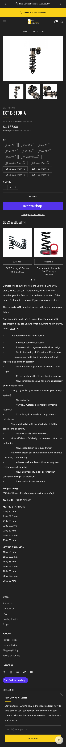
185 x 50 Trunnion (29, 157)
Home (24, 31)
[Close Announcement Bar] (64, 12)
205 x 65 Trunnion (40, 174)
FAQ (5, 613)
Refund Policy (10, 645)
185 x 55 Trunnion (40, 163)
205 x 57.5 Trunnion (15, 169)
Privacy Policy (10, 639)
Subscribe (33, 738)
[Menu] (4, 21)
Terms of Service (11, 655)
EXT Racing (9, 107)
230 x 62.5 (44, 151)
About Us (7, 603)
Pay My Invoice (10, 619)
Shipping (7, 130)
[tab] (31, 279)
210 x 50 (10, 145)
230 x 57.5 (11, 151)
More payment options (33, 214)
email (12, 328)
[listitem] (33, 4)
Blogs (6, 624)
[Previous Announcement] (5, 4)
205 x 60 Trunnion (40, 169)
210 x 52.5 (26, 145)
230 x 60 (27, 151)
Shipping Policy (10, 650)
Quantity (7, 182)
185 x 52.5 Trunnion (15, 163)
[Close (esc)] (61, 695)
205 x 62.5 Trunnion (15, 174)
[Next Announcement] (61, 4)
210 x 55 (43, 145)
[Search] (61, 21)
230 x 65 (10, 157)
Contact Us (8, 608)
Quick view (17, 262)
